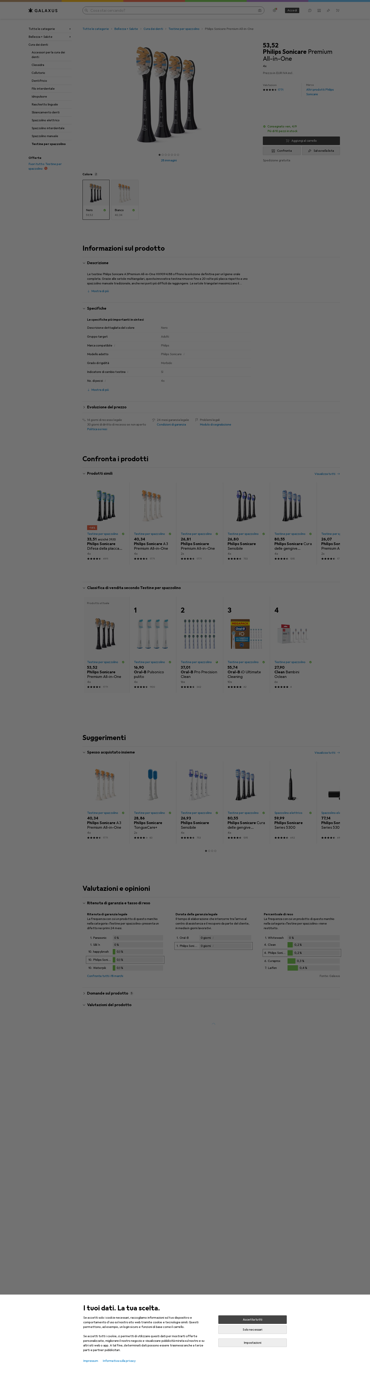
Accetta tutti (252, 1320)
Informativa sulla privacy (119, 1361)
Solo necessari (252, 1330)
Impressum (90, 1361)
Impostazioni (252, 1343)
